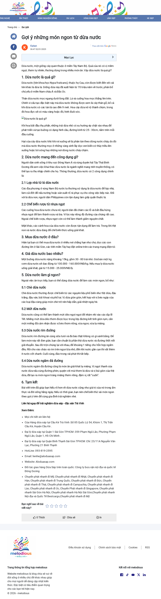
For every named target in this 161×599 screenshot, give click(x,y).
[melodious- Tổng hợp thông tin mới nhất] (18, 7)
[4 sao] (61, 506)
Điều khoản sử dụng (80, 547)
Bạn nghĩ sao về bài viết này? (32, 506)
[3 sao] (56, 506)
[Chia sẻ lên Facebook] (14, 47)
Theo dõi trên (98, 46)
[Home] (14, 36)
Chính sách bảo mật (110, 547)
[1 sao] (47, 506)
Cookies (133, 547)
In (100, 517)
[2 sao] (52, 506)
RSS (147, 547)
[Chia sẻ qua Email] (14, 56)
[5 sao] (65, 506)
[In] (14, 65)
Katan (33, 45)
